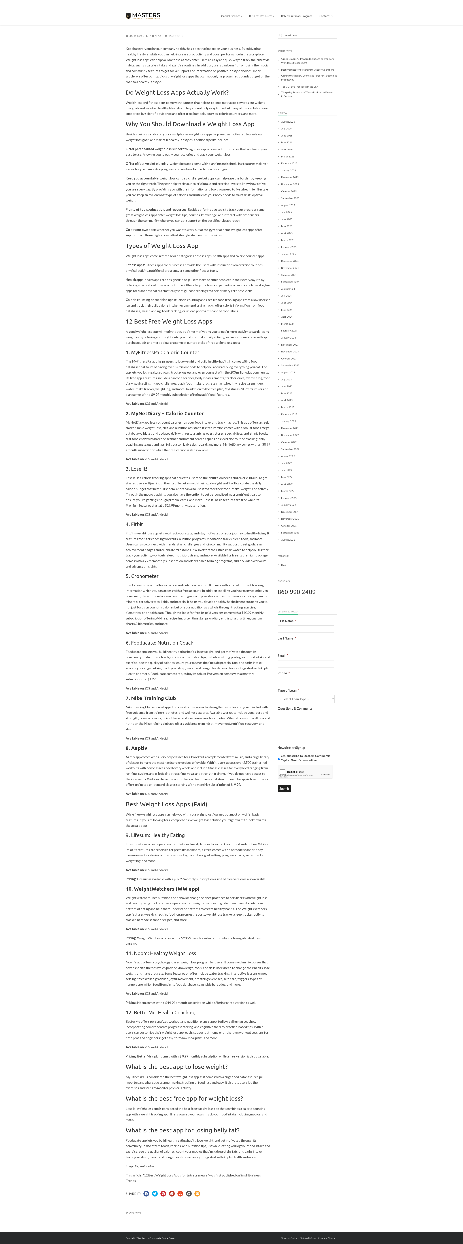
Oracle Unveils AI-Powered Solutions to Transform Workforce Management (308, 60)
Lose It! (131, 478)
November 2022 (290, 435)
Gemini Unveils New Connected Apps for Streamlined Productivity (309, 77)
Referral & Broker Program (296, 16)
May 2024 (286, 309)
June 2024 (286, 302)
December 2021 (290, 511)
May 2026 (286, 142)
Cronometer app (143, 585)
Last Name (287, 638)
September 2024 (290, 281)
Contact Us (326, 16)
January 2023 (288, 421)
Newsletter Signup (291, 748)
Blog (158, 36)
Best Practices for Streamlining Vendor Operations (307, 69)
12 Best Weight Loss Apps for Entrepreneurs (175, 1175)
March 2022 (287, 490)
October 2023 (289, 358)
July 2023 (286, 379)
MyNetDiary (135, 422)
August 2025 (288, 205)
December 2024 (290, 261)
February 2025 (289, 247)
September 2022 (290, 449)
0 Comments (175, 35)
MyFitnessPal (135, 1077)
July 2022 (286, 463)
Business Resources (260, 16)
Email (283, 656)
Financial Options (230, 16)
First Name (287, 621)
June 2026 (286, 135)
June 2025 (286, 219)
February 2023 (289, 414)
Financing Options (290, 1238)
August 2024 (288, 288)
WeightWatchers (138, 898)
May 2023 (286, 393)
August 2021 (288, 539)
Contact (333, 1238)
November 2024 (290, 267)
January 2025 (288, 254)
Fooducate (133, 652)
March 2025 (287, 240)
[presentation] (305, 772)
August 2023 (288, 372)
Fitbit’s (131, 533)
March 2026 (287, 156)
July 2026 (286, 128)
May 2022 (286, 477)
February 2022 (289, 498)
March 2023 (287, 407)
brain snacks (205, 305)
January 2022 (288, 504)
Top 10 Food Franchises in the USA (299, 86)
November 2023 (290, 351)
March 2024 (287, 323)
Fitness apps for (156, 265)
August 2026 (288, 121)
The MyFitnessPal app (141, 361)
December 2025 (290, 177)
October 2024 (289, 275)
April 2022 (287, 484)
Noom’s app (134, 962)
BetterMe (133, 1021)
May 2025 (286, 226)
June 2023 (286, 386)
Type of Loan (288, 690)
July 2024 (286, 295)
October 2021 (289, 525)
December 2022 (290, 428)
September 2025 (290, 198)
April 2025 (287, 233)
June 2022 (286, 470)
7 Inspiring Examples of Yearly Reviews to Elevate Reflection (307, 94)
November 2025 (290, 184)
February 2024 (289, 330)
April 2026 (287, 149)
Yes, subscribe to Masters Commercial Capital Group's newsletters (306, 758)
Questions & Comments (295, 708)
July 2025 (286, 212)
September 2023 (290, 365)
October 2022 (289, 442)
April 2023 (287, 400)
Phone (284, 673)
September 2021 (290, 532)
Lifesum (131, 844)
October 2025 (289, 191)
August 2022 (288, 456)
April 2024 (287, 316)
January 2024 (288, 337)
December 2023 (290, 344)
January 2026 (288, 170)
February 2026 (289, 163)
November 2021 (290, 518)
